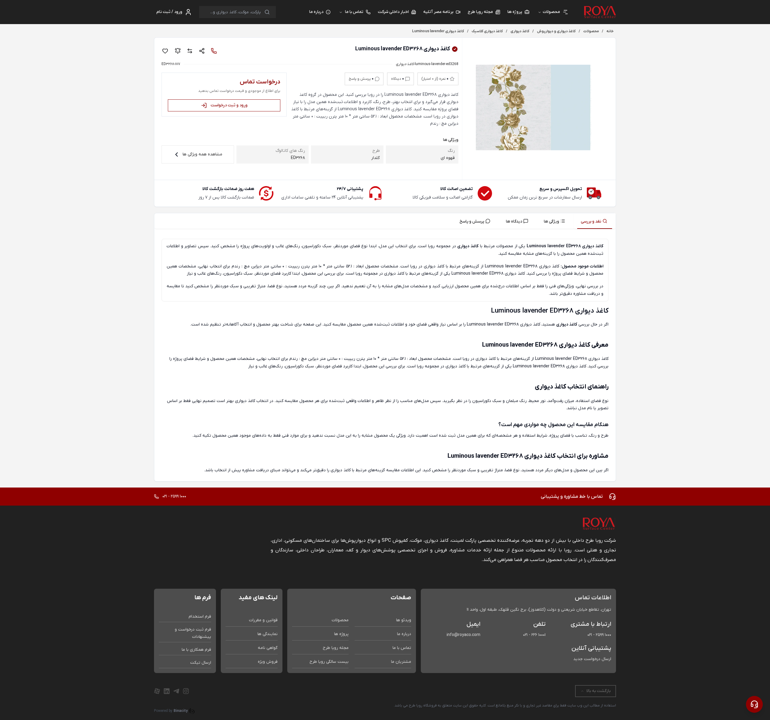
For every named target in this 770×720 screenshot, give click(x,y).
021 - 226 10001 (534, 635)
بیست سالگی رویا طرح (329, 662)
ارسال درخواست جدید (592, 659)
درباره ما (404, 634)
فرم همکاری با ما (196, 650)
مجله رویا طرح (336, 648)
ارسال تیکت (200, 662)
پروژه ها (341, 634)
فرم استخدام (200, 616)
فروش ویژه (268, 662)
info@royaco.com (463, 635)
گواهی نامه (268, 648)
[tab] (595, 221)
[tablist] (385, 221)
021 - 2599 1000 (599, 635)
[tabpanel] (385, 356)
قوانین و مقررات (263, 620)
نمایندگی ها (267, 634)
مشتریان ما (401, 662)
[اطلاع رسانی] (178, 51)
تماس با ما (354, 12)
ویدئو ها (403, 620)
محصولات (340, 620)
